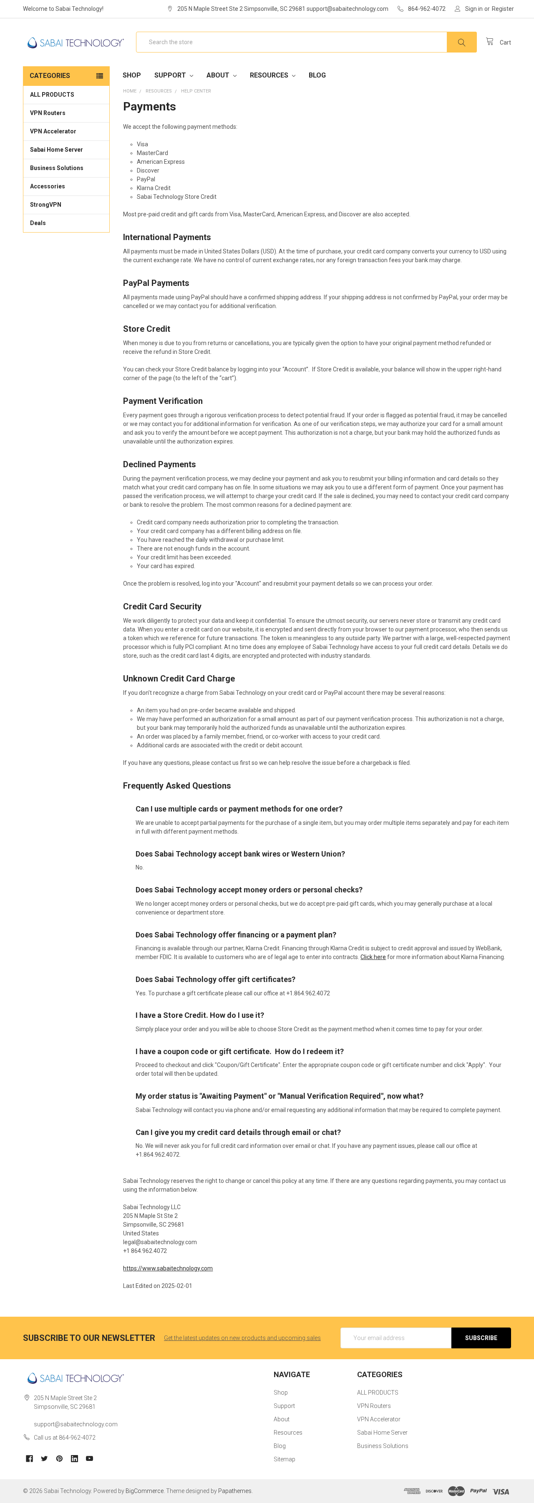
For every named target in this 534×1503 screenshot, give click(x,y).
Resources (270, 75)
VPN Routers (47, 113)
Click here (373, 957)
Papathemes (235, 1491)
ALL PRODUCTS (52, 94)
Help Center (196, 91)
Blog (317, 75)
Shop (132, 75)
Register (503, 8)
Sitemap (284, 1459)
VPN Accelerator (53, 131)
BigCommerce (145, 1491)
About (219, 75)
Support (171, 75)
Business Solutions (56, 168)
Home (129, 91)
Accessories (47, 186)
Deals (38, 223)
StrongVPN (45, 204)
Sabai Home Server (56, 149)
